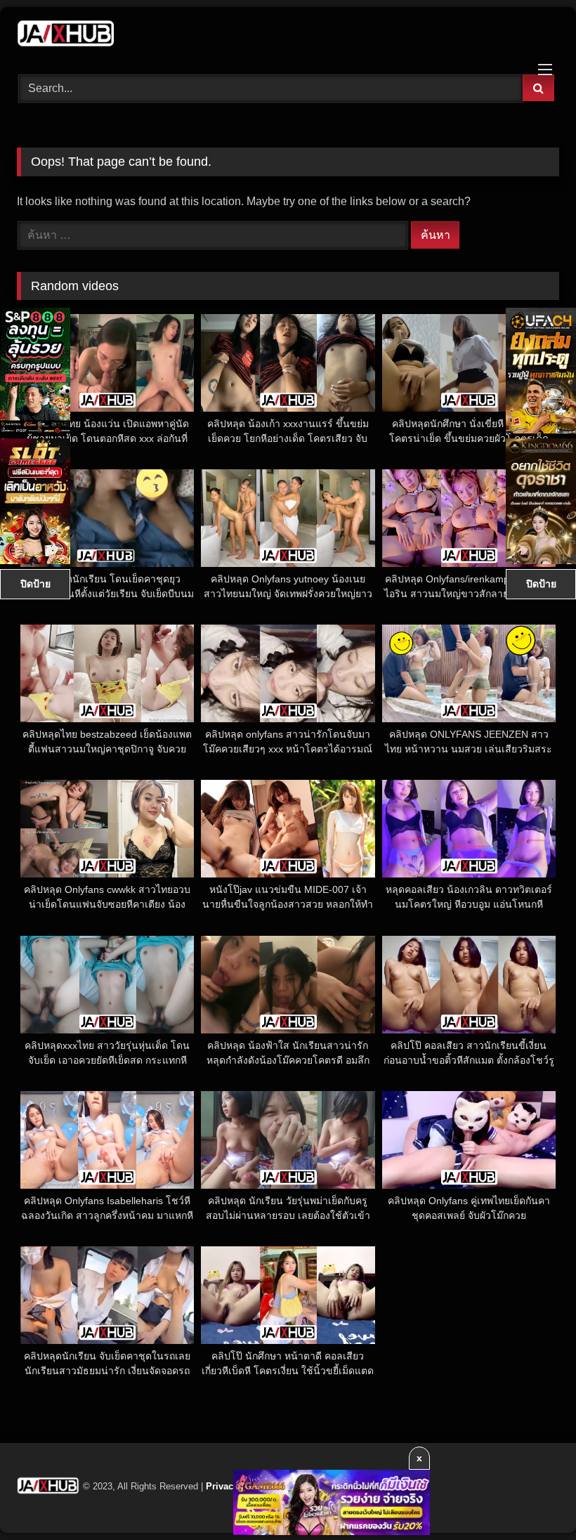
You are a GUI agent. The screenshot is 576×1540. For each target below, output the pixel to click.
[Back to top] (532, 1498)
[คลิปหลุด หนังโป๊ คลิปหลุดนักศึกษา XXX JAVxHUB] (288, 35)
